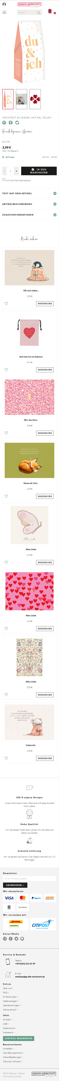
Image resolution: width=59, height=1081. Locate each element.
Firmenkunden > (10, 996)
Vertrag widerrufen (19, 1038)
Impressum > (9, 1032)
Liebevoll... (31, 745)
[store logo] (29, 5)
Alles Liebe (31, 549)
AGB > (6, 1023)
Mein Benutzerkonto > (13, 1053)
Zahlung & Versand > (12, 1061)
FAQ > (6, 992)
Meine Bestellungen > (13, 1057)
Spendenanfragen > (12, 1005)
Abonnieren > (15, 885)
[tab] (29, 193)
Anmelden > (8, 1048)
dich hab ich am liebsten (31, 356)
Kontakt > (7, 1019)
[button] (6, 304)
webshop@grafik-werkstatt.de (30, 976)
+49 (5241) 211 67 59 (25, 963)
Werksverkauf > (10, 1009)
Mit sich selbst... (31, 290)
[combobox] (29, 12)
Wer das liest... (31, 420)
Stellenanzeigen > (11, 1001)
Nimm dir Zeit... (31, 483)
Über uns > (8, 988)
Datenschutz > (9, 1028)
